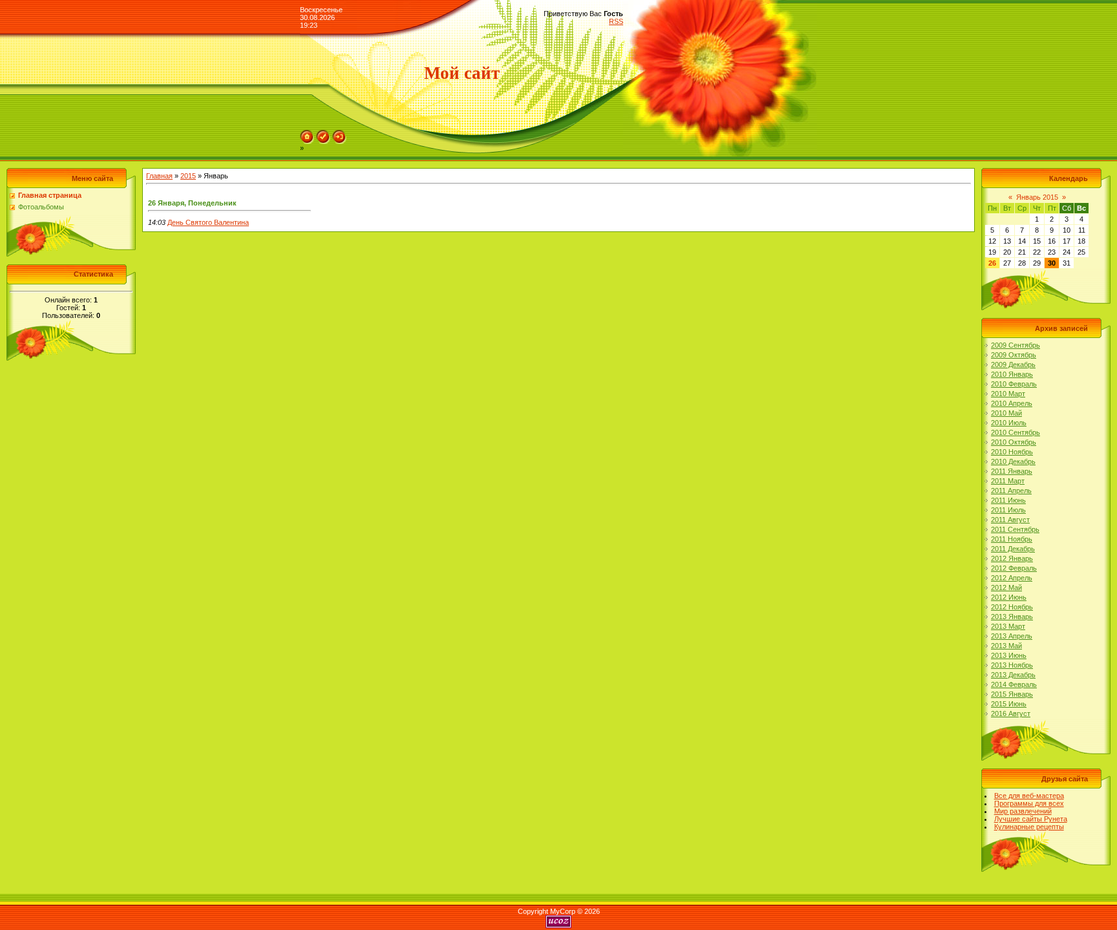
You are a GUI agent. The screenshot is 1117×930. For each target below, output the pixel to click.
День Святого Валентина (208, 222)
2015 (188, 176)
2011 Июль (1008, 510)
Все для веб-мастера (1029, 795)
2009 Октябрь (1013, 355)
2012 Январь (1012, 558)
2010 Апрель (1011, 403)
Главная (159, 176)
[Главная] (307, 134)
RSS (616, 21)
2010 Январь (1012, 374)
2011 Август (1010, 519)
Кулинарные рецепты (1029, 826)
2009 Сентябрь (1015, 345)
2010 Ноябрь (1012, 452)
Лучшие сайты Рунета (1030, 819)
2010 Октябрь (1013, 442)
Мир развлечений (1023, 811)
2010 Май (1006, 413)
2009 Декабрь (1013, 364)
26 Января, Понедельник (192, 203)
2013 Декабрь (1013, 675)
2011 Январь (1011, 471)
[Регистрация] (323, 134)
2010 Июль (1009, 423)
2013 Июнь (1009, 655)
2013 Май (1006, 646)
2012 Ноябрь (1012, 607)
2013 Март (1008, 626)
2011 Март (1008, 481)
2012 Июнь (1009, 597)
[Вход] (339, 134)
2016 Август (1010, 713)
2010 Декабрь (1013, 461)
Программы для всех (1029, 803)
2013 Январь (1012, 616)
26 (992, 263)
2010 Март (1008, 393)
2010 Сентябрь (1015, 432)
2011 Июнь (1008, 500)
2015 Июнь (1009, 704)
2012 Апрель (1011, 578)
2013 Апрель (1011, 636)
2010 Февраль (1014, 384)
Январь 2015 (1037, 197)
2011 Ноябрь (1011, 539)
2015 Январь (1012, 694)
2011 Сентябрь (1015, 529)
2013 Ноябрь (1012, 665)
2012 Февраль (1014, 568)
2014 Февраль (1014, 684)
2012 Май (1006, 587)
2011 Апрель (1011, 490)
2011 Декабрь (1013, 549)
